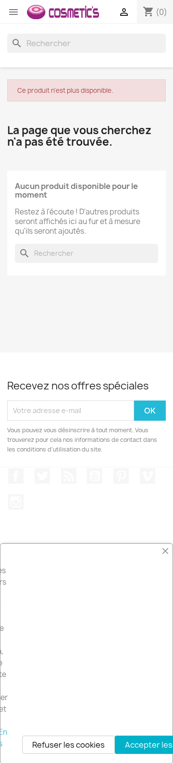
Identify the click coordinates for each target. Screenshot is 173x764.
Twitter (42, 476)
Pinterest (121, 476)
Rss (68, 476)
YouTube (94, 476)
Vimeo (147, 476)
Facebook (16, 476)
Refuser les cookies (68, 744)
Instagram (16, 502)
